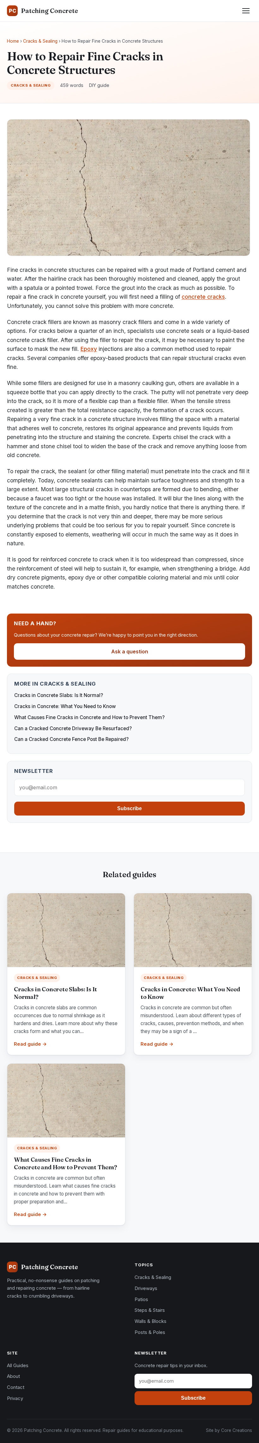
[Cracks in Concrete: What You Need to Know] (193, 930)
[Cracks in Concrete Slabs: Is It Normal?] (66, 930)
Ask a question (129, 651)
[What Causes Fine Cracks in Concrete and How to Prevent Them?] (66, 1100)
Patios (141, 1299)
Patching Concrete (43, 11)
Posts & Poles (150, 1332)
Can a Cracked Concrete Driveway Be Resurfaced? (73, 728)
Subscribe (129, 808)
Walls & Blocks (150, 1321)
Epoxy (89, 348)
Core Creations (236, 1430)
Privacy (15, 1398)
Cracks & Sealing (40, 41)
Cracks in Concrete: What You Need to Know (65, 706)
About (13, 1376)
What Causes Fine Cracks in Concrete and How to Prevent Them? (89, 717)
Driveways (146, 1288)
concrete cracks (203, 296)
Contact (15, 1387)
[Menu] (246, 10)
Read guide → (30, 1044)
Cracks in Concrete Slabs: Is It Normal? (58, 695)
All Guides (17, 1365)
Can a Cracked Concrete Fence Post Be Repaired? (71, 739)
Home (13, 41)
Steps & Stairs (150, 1310)
